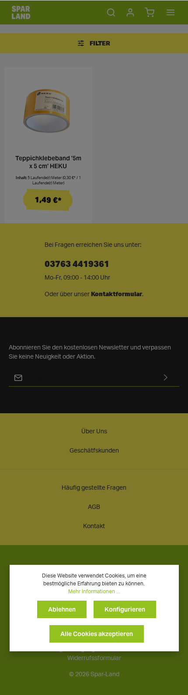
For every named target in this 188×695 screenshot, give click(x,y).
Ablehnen (62, 609)
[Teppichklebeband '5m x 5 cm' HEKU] (48, 111)
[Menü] (170, 12)
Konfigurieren (124, 609)
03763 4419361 (77, 263)
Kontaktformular (116, 294)
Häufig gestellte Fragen (94, 488)
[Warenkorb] (149, 12)
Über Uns (94, 432)
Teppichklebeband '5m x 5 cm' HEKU (48, 162)
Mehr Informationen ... (94, 591)
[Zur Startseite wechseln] (21, 12)
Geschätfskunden (94, 451)
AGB (94, 507)
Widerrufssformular (94, 658)
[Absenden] (165, 378)
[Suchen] (111, 12)
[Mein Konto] (130, 12)
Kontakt (94, 526)
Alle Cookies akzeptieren (96, 634)
